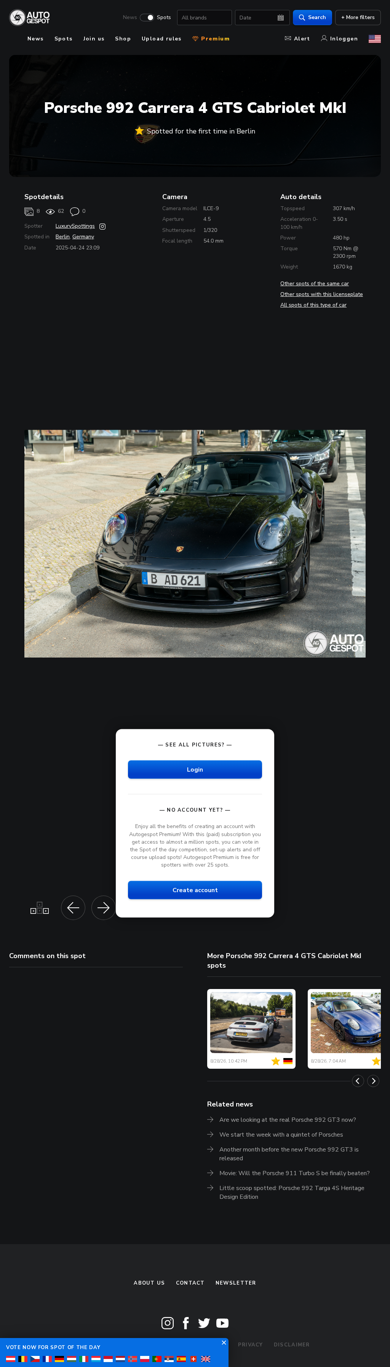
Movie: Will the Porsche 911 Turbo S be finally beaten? (294, 1173)
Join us (94, 38)
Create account (195, 890)
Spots (164, 17)
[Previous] (358, 1081)
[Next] (373, 1081)
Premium (214, 38)
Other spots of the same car (314, 283)
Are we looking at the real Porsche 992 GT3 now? (287, 1120)
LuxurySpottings (75, 226)
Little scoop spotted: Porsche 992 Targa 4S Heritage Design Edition (291, 1192)
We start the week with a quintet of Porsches (281, 1135)
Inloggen (344, 38)
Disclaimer (292, 1344)
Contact (190, 1283)
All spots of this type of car (313, 305)
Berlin (63, 236)
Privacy (250, 1344)
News (130, 17)
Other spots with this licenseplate (321, 294)
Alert (302, 38)
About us (149, 1283)
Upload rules (162, 38)
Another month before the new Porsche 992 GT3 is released (289, 1154)
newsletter (236, 1283)
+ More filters (358, 17)
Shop (123, 38)
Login (195, 770)
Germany (83, 236)
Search (317, 17)
